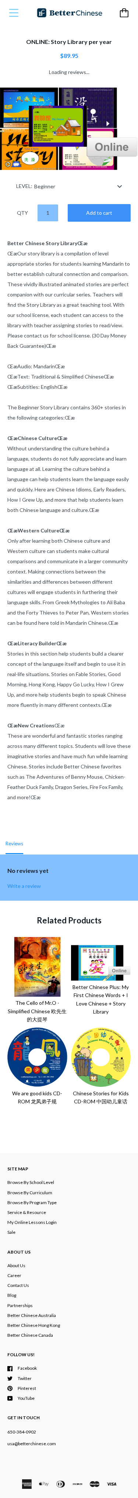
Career (14, 1275)
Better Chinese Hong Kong (33, 1325)
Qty (22, 213)
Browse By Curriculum (29, 1192)
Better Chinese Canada (30, 1335)
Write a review (24, 886)
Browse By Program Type (32, 1202)
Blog (11, 1295)
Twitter (25, 1378)
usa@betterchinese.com (31, 1443)
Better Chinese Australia (31, 1315)
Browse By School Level (30, 1182)
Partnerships (20, 1305)
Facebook (27, 1368)
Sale (11, 1232)
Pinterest (27, 1388)
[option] (69, 129)
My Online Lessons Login (32, 1222)
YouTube (26, 1398)
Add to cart (99, 213)
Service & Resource (26, 1212)
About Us (16, 1265)
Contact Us (18, 1285)
